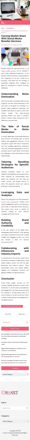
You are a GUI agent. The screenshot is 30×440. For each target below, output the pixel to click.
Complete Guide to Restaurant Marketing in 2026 (14, 343)
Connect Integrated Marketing (12, 433)
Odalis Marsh (6, 45)
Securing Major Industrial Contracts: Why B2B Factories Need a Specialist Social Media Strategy (15, 336)
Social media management (10, 202)
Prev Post (8, 314)
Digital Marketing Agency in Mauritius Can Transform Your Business (13, 349)
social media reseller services (12, 306)
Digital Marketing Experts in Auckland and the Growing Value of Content (13, 356)
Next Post (22, 314)
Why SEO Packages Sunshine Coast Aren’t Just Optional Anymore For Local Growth (14, 362)
